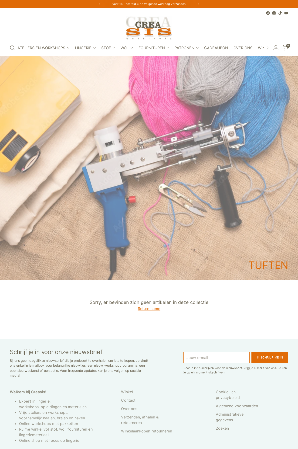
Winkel (127, 392)
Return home (149, 308)
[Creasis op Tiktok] (280, 13)
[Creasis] (149, 28)
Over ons (129, 408)
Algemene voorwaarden (237, 406)
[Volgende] (198, 4)
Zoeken (222, 428)
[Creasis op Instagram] (274, 13)
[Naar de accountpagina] (276, 47)
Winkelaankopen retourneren (146, 431)
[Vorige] (100, 4)
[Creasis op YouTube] (286, 13)
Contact (128, 400)
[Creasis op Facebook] (268, 13)
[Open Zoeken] (12, 47)
